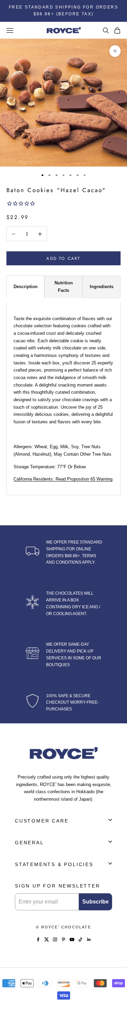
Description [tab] (26, 286)
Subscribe (95, 902)
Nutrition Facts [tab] (64, 286)
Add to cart (63, 258)
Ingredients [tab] (101, 286)
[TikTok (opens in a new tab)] (80, 939)
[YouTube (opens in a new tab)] (72, 939)
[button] (63, 204)
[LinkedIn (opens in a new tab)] (88, 939)
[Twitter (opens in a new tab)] (46, 939)
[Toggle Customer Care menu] (110, 820)
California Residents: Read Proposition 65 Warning (63, 479)
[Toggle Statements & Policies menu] (110, 863)
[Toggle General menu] (110, 842)
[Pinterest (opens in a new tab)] (63, 939)
